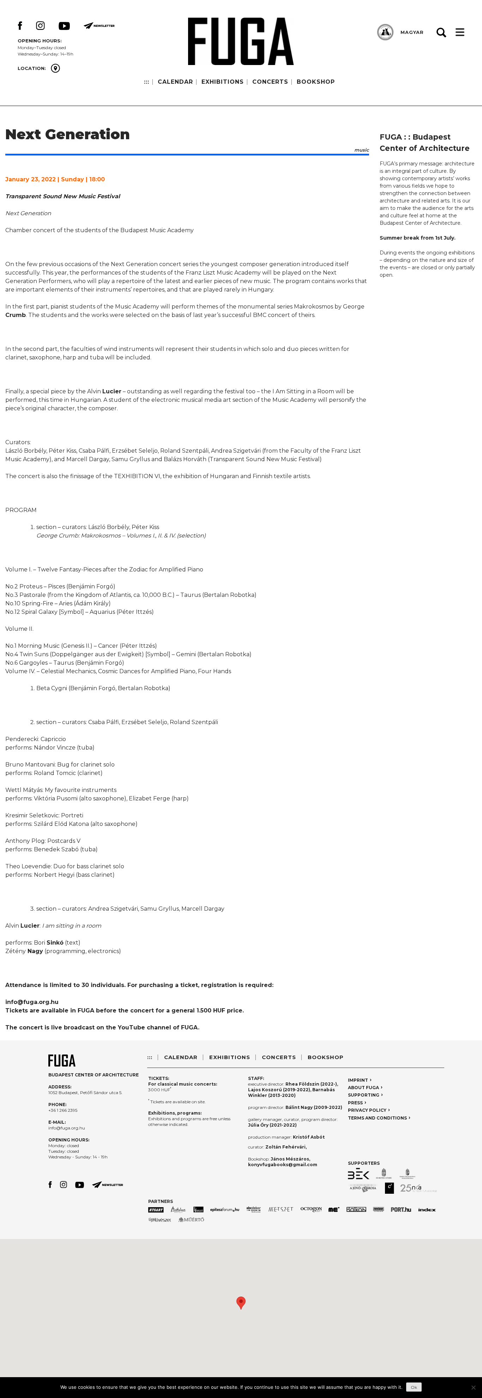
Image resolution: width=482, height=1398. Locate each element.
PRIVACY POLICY (367, 1110)
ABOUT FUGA (363, 1087)
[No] (473, 1387)
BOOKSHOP (316, 81)
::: (146, 81)
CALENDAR (175, 81)
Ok (414, 1387)
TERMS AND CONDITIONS (377, 1118)
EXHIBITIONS (222, 81)
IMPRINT (358, 1080)
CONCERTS (270, 81)
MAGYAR (412, 32)
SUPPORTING (363, 1095)
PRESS (355, 1102)
